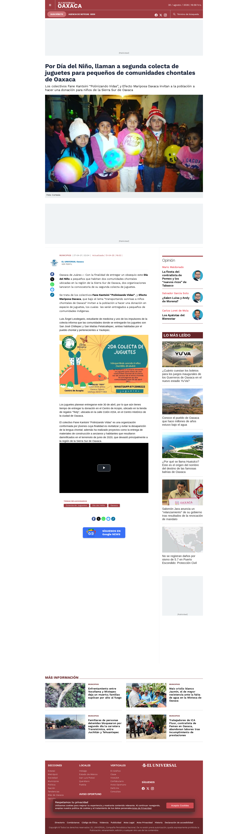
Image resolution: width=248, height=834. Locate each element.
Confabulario (117, 781)
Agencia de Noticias (78, 14)
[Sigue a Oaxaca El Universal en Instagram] (166, 15)
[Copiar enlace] (52, 295)
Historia (158, 822)
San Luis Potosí (87, 778)
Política (52, 784)
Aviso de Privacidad (141, 808)
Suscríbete (56, 14)
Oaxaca (114, 505)
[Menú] (50, 5)
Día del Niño (98, 505)
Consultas (116, 791)
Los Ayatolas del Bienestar (173, 316)
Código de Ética (89, 822)
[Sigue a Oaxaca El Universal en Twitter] (161, 15)
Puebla (82, 784)
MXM (92, 14)
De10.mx (115, 788)
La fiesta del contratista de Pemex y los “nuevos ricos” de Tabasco (174, 278)
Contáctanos (73, 822)
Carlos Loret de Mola (175, 310)
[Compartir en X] (52, 279)
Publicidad (116, 822)
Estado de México (88, 774)
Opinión (168, 260)
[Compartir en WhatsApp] (52, 284)
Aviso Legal (129, 822)
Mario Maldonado (173, 267)
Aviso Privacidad (145, 822)
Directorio (60, 822)
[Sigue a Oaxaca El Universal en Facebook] (157, 15)
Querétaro (84, 781)
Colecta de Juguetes (76, 505)
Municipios (65, 255)
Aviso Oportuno (118, 784)
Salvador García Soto (175, 293)
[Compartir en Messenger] (52, 290)
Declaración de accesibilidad (179, 822)
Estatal (51, 771)
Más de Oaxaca (56, 795)
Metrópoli (53, 774)
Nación (51, 788)
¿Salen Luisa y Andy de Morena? (175, 299)
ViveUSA (115, 778)
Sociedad (53, 778)
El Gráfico (116, 771)
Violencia (104, 822)
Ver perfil (67, 264)
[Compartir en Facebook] (52, 274)
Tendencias (53, 791)
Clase (113, 774)
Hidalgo (83, 771)
